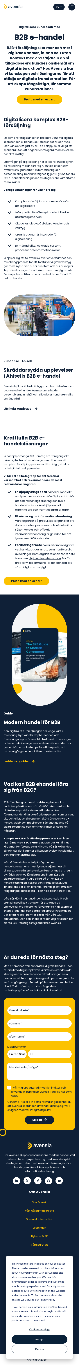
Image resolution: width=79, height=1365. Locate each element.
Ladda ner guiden (17, 761)
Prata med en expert (39, 99)
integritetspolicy (40, 1110)
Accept (39, 1339)
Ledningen (39, 1228)
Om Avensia (39, 1202)
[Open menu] (71, 7)
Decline (39, 1349)
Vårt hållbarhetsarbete (39, 1211)
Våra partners (39, 1245)
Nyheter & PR (39, 1236)
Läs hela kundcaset (18, 409)
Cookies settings (39, 1329)
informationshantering (30, 534)
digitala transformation (45, 558)
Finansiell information (39, 1219)
